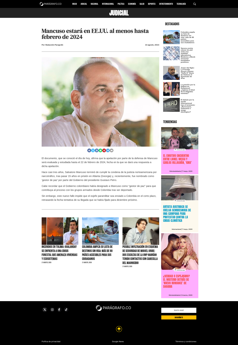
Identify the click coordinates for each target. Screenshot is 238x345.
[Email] (111, 150)
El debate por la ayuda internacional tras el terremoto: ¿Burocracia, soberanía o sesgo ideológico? (188, 106)
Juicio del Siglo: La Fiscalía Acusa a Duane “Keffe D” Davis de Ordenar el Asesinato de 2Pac (187, 73)
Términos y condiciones (185, 341)
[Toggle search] (194, 3)
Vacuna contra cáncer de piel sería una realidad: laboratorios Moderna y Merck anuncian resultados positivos (188, 55)
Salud (142, 3)
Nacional (94, 3)
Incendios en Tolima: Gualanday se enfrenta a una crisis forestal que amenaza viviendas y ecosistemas (59, 253)
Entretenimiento (166, 3)
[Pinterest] (104, 150)
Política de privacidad (51, 341)
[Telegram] (108, 150)
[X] (93, 150)
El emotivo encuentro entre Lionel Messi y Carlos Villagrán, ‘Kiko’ (177, 159)
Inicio (74, 3)
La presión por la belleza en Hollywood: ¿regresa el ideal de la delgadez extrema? (188, 89)
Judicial (84, 3)
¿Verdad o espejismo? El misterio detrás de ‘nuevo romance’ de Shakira (176, 281)
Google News (118, 341)
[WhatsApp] (100, 150)
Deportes (151, 3)
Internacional (108, 3)
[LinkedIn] (97, 150)
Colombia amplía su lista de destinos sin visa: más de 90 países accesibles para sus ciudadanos (97, 253)
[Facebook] (89, 150)
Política (121, 3)
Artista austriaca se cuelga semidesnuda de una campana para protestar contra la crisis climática (177, 213)
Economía (132, 3)
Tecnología (181, 3)
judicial (119, 13)
